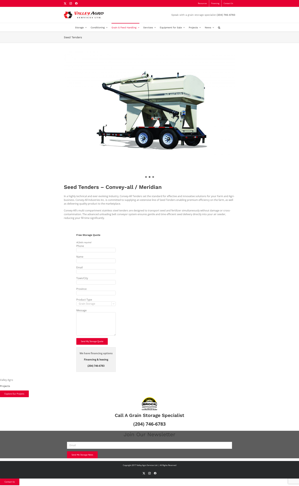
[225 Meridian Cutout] (149, 108)
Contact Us (10, 481)
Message (81, 310)
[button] (219, 27)
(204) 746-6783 (226, 14)
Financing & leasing (96, 359)
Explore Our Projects (14, 393)
